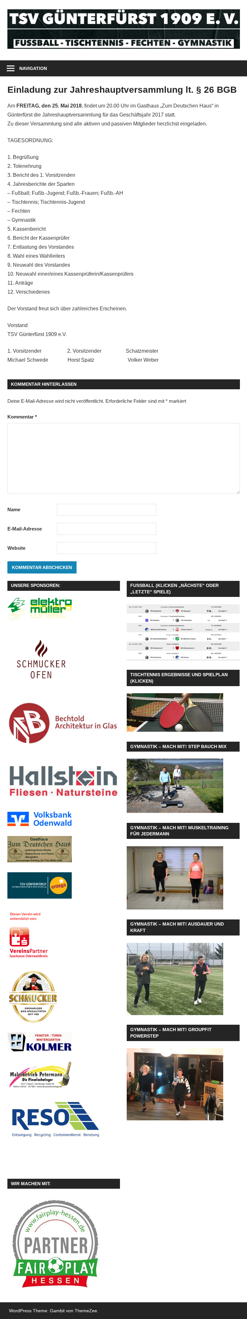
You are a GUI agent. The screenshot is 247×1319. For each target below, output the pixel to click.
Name (13, 509)
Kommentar (22, 416)
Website (16, 548)
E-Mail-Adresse (24, 528)
